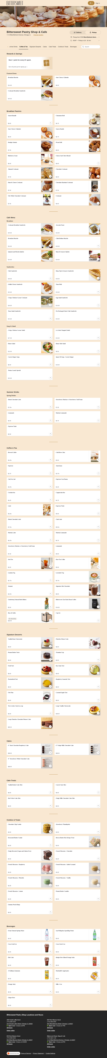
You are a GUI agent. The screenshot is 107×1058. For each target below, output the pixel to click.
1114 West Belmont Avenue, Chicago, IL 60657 (61, 1040)
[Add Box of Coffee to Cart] (50, 620)
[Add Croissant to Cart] (98, 203)
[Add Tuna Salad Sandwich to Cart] (50, 318)
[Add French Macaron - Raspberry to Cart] (50, 871)
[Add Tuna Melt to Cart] (98, 291)
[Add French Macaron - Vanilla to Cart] (98, 885)
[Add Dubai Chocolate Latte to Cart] (50, 406)
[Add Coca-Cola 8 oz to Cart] (50, 951)
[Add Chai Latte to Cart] (98, 526)
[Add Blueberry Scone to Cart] (50, 163)
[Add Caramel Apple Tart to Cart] (98, 699)
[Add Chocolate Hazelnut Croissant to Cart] (98, 189)
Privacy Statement (38, 1053)
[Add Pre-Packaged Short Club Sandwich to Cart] (98, 318)
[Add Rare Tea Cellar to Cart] (98, 566)
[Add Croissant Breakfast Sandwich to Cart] (50, 98)
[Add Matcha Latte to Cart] (50, 540)
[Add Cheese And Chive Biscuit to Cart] (98, 163)
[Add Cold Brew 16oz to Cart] (98, 459)
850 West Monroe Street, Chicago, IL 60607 (60, 1024)
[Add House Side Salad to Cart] (98, 351)
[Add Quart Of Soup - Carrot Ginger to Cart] (98, 364)
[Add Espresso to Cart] (50, 473)
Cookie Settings (50, 1053)
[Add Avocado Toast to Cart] (98, 232)
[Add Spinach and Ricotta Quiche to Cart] (50, 259)
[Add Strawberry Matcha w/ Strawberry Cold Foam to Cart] (98, 406)
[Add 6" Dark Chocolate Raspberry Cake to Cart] (50, 752)
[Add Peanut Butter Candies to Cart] (98, 898)
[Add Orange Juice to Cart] (50, 991)
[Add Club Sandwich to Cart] (50, 278)
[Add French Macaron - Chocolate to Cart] (98, 858)
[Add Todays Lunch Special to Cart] (50, 377)
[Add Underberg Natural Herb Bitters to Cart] (50, 606)
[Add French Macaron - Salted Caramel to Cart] (98, 871)
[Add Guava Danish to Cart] (98, 136)
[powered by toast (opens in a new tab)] (13, 1053)
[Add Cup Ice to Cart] (98, 620)
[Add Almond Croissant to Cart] (50, 176)
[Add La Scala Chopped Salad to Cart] (98, 337)
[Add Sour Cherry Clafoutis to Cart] (98, 84)
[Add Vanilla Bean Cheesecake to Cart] (50, 646)
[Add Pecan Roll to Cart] (98, 149)
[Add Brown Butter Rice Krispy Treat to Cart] (98, 845)
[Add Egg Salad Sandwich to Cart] (98, 305)
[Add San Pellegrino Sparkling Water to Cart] (98, 938)
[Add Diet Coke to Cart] (50, 964)
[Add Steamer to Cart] (50, 593)
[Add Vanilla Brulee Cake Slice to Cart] (50, 792)
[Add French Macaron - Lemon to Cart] (50, 898)
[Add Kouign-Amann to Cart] (50, 149)
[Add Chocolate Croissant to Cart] (98, 176)
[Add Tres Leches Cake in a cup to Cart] (50, 713)
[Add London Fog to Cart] (50, 580)
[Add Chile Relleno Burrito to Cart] (98, 245)
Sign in (98, 3)
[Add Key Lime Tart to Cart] (98, 673)
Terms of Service (26, 1053)
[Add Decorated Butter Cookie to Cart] (50, 845)
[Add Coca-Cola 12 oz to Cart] (98, 951)
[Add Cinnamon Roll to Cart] (98, 122)
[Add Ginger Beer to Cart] (50, 1004)
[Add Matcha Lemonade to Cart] (98, 420)
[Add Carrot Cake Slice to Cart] (98, 792)
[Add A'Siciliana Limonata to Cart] (50, 978)
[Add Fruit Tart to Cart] (50, 673)
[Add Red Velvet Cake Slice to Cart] (50, 805)
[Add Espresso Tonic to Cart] (50, 433)
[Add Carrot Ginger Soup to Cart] (50, 364)
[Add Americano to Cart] (98, 473)
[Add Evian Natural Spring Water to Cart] (50, 938)
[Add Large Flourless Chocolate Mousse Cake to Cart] (50, 726)
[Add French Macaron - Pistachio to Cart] (50, 885)
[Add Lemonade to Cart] (50, 420)
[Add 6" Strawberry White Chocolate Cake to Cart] (50, 766)
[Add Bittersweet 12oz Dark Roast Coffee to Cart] (98, 606)
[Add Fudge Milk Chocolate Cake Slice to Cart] (98, 805)
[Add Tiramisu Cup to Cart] (98, 659)
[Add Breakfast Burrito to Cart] (50, 84)
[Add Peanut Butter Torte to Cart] (50, 659)
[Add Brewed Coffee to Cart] (50, 459)
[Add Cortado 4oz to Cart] (50, 499)
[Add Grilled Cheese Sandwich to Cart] (50, 291)
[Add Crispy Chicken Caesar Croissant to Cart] (50, 305)
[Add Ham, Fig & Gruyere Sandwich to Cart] (98, 278)
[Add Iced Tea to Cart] (50, 566)
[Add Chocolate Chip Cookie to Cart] (50, 831)
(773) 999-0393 (51, 1022)
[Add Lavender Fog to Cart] (98, 580)
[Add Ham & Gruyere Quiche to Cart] (98, 259)
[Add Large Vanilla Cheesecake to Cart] (98, 713)
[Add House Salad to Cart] (50, 351)
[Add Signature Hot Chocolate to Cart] (98, 593)
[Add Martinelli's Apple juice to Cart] (98, 978)
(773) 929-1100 (51, 1038)
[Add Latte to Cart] (50, 513)
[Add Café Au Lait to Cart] (50, 486)
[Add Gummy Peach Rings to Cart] (50, 912)
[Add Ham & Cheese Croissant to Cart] (50, 189)
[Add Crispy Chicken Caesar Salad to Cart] (50, 337)
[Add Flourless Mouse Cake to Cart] (98, 646)
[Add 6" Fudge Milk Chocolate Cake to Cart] (98, 752)
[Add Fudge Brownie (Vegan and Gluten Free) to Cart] (50, 858)
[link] (12, 46)
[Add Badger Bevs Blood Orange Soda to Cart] (98, 964)
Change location (38, 35)
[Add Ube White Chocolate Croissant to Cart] (50, 203)
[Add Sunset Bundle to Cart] (50, 122)
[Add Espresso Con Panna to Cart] (98, 486)
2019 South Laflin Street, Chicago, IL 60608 (20, 1024)
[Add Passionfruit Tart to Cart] (50, 686)
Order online (11, 1030)
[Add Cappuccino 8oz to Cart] (98, 499)
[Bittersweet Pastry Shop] (15, 3)
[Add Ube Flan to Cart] (50, 699)
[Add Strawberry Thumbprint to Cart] (98, 831)
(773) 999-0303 (11, 1022)
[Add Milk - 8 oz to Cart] (98, 991)
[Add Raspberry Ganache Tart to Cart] (98, 686)
